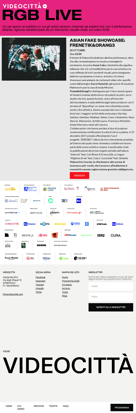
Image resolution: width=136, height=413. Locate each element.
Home (65, 277)
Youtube (40, 284)
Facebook (40, 277)
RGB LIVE (42, 17)
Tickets (53, 406)
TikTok (38, 292)
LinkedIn (40, 288)
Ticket (65, 292)
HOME (9, 406)
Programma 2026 (70, 281)
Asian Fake (99, 65)
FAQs (66, 406)
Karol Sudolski (99, 83)
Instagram (41, 281)
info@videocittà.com (13, 294)
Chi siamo (67, 284)
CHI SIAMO (20, 407)
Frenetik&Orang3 (79, 91)
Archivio (39, 406)
